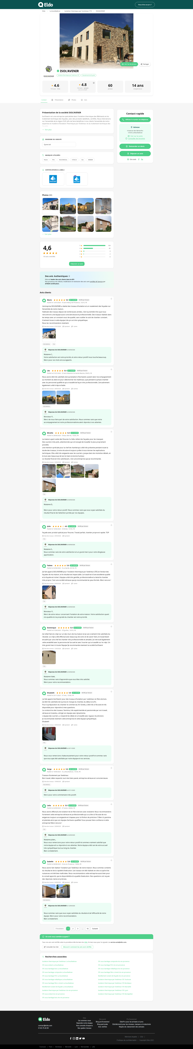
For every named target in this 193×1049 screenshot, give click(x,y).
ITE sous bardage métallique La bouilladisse (57, 979)
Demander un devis (136, 146)
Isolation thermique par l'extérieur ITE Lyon (113, 990)
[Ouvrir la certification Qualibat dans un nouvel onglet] (53, 179)
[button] (111, 299)
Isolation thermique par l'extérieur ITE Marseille (114, 987)
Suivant (95, 928)
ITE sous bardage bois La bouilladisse (55, 969)
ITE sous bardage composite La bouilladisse (57, 972)
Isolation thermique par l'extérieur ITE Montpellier (115, 994)
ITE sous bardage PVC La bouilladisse (55, 976)
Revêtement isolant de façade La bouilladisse (57, 987)
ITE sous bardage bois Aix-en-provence (55, 997)
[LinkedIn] (142, 159)
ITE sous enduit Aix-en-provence (53, 994)
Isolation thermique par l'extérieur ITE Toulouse (114, 979)
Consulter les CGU (52, 947)
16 (87, 928)
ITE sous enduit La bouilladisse (52, 965)
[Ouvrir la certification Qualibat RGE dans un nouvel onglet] (76, 179)
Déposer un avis (136, 153)
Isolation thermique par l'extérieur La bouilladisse (59, 961)
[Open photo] (49, 335)
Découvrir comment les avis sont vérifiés (77, 947)
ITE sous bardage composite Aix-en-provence (113, 961)
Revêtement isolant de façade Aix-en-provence (114, 976)
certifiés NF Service (96, 281)
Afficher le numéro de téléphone (136, 120)
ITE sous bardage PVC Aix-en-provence (111, 965)
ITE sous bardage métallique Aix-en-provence (113, 969)
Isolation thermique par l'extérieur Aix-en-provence (60, 990)
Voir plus (48, 130)
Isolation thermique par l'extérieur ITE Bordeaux (114, 983)
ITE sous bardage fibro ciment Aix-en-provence (114, 972)
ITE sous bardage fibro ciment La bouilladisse (58, 983)
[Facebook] (139, 159)
